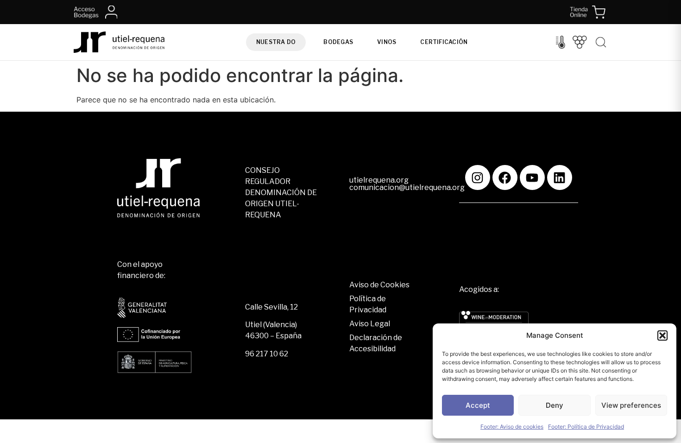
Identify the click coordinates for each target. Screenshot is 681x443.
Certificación (443, 41)
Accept (478, 405)
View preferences (631, 405)
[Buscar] (600, 42)
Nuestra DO (276, 41)
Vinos (386, 41)
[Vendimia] (580, 42)
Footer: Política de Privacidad (586, 426)
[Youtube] (532, 177)
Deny (554, 405)
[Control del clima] (560, 42)
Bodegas (338, 41)
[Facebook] (504, 177)
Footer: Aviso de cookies (511, 426)
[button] (662, 335)
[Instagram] (477, 177)
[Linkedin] (559, 177)
